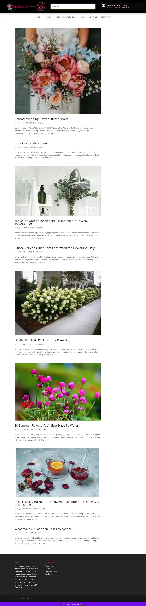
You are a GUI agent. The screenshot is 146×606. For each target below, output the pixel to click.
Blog (83, 17)
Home (39, 17)
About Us (93, 17)
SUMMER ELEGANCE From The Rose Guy (42, 340)
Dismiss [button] (83, 604)
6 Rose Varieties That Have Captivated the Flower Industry (55, 248)
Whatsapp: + (113, 8)
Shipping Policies (51, 571)
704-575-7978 (126, 5)
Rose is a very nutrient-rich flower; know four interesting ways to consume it (57, 503)
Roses (48, 17)
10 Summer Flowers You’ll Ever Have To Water (46, 425)
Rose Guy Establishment (31, 143)
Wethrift (48, 574)
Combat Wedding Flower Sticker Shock (41, 119)
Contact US (106, 17)
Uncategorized (40, 123)
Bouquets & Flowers (66, 17)
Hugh (19, 123)
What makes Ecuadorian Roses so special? (43, 529)
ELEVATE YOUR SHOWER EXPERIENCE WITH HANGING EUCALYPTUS (51, 222)
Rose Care (49, 566)
